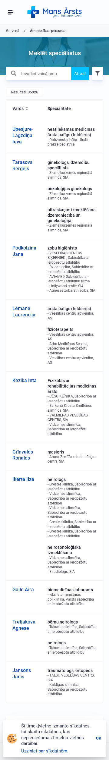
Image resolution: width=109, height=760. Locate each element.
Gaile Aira (23, 589)
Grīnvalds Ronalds (22, 455)
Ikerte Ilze (23, 479)
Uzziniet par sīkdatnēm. (44, 751)
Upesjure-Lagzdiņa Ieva (22, 135)
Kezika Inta (24, 380)
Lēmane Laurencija (23, 312)
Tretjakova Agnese (23, 625)
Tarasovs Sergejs (22, 165)
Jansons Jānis (21, 673)
